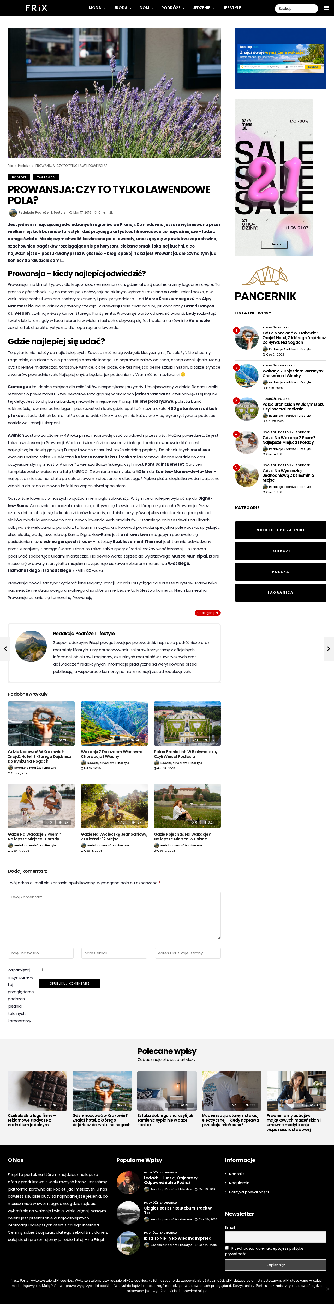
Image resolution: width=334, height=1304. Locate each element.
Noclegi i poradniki (278, 432)
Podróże (171, 7)
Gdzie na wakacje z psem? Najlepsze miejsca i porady (34, 837)
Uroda (120, 7)
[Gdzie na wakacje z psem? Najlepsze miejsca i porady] (41, 806)
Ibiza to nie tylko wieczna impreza (178, 1238)
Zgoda (151, 1297)
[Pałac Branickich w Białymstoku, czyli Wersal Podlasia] (187, 723)
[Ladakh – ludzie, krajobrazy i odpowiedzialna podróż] (128, 1182)
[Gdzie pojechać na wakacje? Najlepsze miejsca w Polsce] (187, 806)
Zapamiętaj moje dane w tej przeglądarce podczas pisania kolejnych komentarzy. (21, 995)
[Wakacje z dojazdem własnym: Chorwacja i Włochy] (114, 723)
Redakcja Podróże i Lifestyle (41, 212)
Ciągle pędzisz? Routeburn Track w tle (178, 1210)
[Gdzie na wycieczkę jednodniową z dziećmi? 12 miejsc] (114, 806)
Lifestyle (231, 7)
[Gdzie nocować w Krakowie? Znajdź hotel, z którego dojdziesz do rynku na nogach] (41, 723)
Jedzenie (201, 7)
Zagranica (46, 177)
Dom (144, 7)
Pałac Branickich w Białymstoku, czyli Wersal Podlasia (185, 754)
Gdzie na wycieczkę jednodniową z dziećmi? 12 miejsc (114, 837)
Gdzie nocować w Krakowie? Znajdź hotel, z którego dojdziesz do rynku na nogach (39, 756)
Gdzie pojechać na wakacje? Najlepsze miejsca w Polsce (182, 837)
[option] (37, 1100)
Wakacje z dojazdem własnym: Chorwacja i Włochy (111, 754)
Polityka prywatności (249, 1192)
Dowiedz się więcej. (175, 1297)
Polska (284, 327)
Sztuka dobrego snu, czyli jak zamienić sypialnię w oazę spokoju (165, 1120)
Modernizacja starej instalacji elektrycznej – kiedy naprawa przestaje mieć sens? (230, 1120)
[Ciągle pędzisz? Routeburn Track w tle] (128, 1213)
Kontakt (236, 1173)
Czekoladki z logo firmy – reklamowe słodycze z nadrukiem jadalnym (32, 1120)
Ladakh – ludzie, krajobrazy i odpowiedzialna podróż (171, 1180)
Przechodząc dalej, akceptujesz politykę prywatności (264, 1251)
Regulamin (239, 1183)
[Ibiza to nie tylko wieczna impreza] (128, 1243)
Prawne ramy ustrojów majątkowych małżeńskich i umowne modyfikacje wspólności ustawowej (293, 1122)
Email (230, 1227)
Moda (95, 7)
